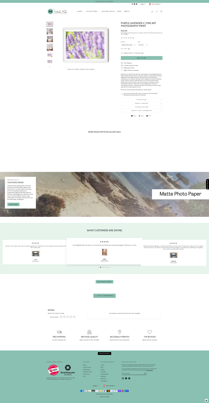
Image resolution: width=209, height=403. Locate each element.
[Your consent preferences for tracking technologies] (206, 400)
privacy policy (127, 207)
